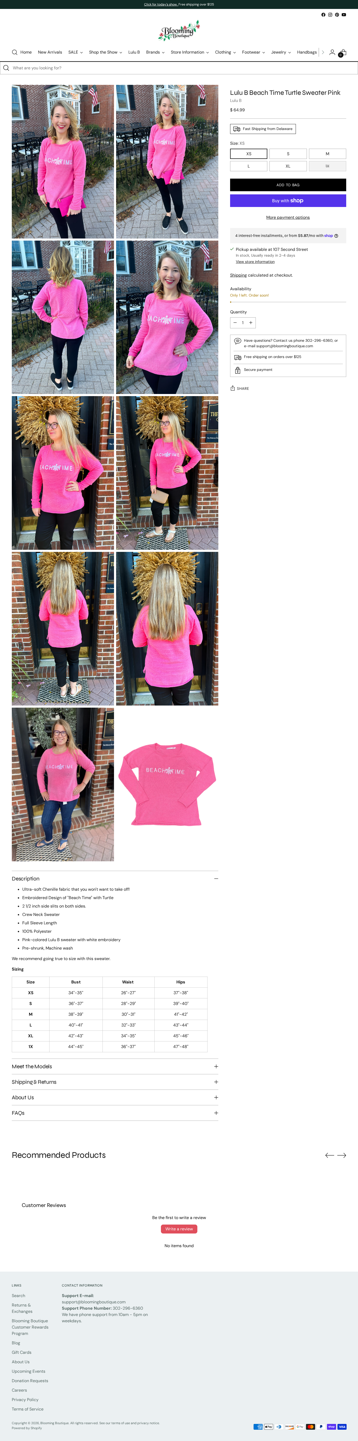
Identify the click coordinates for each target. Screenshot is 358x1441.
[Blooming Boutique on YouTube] (343, 14)
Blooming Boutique (54, 1423)
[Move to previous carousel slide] (329, 1155)
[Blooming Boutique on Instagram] (330, 14)
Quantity (238, 312)
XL (288, 166)
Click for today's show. (161, 4)
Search (18, 1295)
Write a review (179, 1229)
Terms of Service (28, 1409)
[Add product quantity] (251, 323)
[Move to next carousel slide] (341, 1155)
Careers (19, 1390)
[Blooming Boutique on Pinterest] (337, 14)
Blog (16, 1343)
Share (243, 388)
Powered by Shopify (27, 1428)
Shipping (238, 275)
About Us (21, 1362)
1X (327, 166)
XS (248, 154)
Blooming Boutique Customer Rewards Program (30, 1327)
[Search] (6, 68)
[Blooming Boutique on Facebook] (323, 14)
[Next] (323, 52)
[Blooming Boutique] (179, 30)
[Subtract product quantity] (235, 323)
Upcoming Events (28, 1371)
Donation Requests (30, 1380)
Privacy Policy (25, 1399)
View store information (255, 261)
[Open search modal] (14, 52)
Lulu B (236, 100)
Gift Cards (21, 1352)
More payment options (288, 217)
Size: (237, 143)
